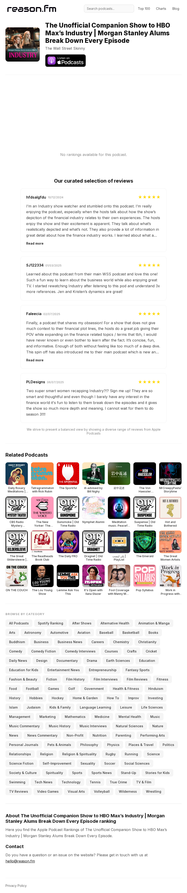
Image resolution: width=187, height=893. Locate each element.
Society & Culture (23, 773)
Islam (13, 707)
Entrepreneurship (103, 670)
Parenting (123, 735)
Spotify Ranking (50, 623)
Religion (46, 754)
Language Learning (95, 707)
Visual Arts (76, 791)
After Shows (81, 623)
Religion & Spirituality (79, 754)
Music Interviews (93, 726)
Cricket (151, 651)
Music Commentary (24, 726)
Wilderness (128, 791)
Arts (12, 632)
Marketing (47, 717)
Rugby (111, 754)
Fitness (162, 679)
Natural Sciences (129, 726)
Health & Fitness (126, 689)
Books (153, 632)
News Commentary (42, 735)
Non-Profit (75, 735)
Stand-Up (128, 773)
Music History (59, 726)
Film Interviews (106, 679)
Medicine (102, 717)
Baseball (106, 632)
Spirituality (54, 773)
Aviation (84, 632)
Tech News (43, 782)
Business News (70, 642)
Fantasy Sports (138, 670)
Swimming (17, 782)
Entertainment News (63, 670)
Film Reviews (137, 679)
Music (155, 717)
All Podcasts (19, 623)
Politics (168, 745)
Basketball (130, 632)
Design (41, 661)
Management (19, 717)
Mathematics (75, 717)
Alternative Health (115, 623)
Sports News (101, 773)
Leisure (126, 707)
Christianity (147, 642)
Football (32, 689)
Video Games (48, 791)
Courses (111, 651)
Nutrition (99, 735)
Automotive (59, 632)
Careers (97, 642)
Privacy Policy (16, 886)
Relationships (20, 754)
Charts (161, 8)
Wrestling (153, 791)
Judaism (33, 707)
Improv (133, 698)
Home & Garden (85, 698)
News (13, 735)
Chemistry (121, 642)
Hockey (58, 698)
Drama (92, 661)
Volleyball (102, 791)
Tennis (95, 782)
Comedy (15, 651)
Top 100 (144, 8)
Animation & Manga (154, 623)
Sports (77, 773)
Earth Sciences (118, 661)
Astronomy (32, 632)
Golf (71, 689)
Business (41, 642)
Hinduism (155, 689)
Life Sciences (152, 707)
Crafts (132, 651)
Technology (71, 782)
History (14, 698)
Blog (175, 8)
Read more (35, 243)
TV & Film (143, 782)
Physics (113, 745)
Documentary (67, 661)
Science (153, 754)
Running (131, 754)
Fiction (51, 679)
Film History (75, 679)
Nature (157, 726)
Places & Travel (141, 745)
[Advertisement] (93, 107)
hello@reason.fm (20, 861)
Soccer (109, 763)
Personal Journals (23, 745)
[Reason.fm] (31, 9)
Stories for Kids (157, 773)
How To (113, 698)
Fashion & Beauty (23, 679)
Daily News (18, 661)
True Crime (118, 782)
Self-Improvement (57, 763)
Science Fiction (21, 763)
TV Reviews (18, 791)
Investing (155, 698)
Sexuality (88, 763)
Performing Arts (152, 735)
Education (147, 661)
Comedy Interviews (80, 651)
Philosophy (89, 745)
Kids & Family (60, 707)
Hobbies (36, 698)
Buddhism (17, 642)
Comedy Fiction (43, 651)
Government (94, 689)
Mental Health (130, 717)
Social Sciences (137, 763)
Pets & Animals (59, 745)
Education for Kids (23, 670)
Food (13, 689)
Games (53, 689)
